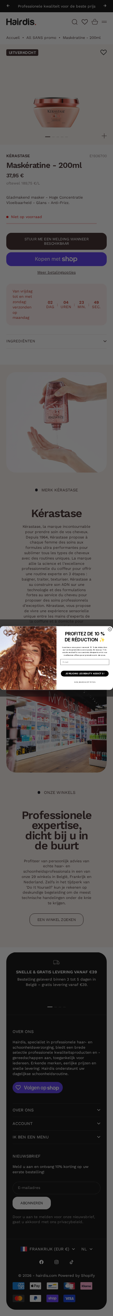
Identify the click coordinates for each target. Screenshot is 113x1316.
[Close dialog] (109, 629)
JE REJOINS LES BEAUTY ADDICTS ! (84, 673)
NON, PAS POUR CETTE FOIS (84, 682)
